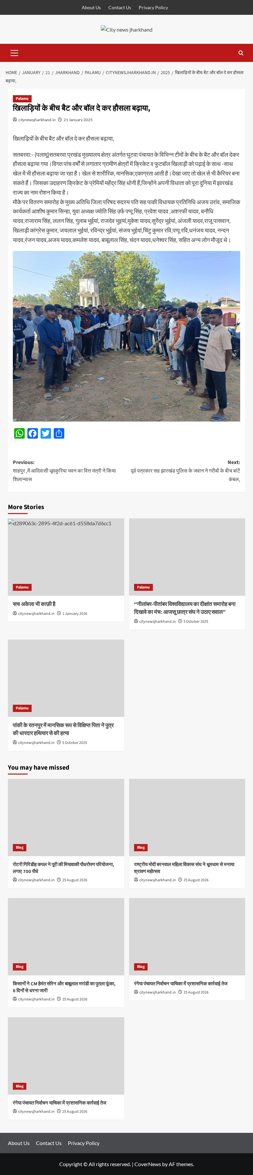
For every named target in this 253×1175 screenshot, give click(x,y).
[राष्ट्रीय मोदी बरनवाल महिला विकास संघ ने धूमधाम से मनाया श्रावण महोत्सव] (187, 817)
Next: (185, 471)
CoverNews (147, 1164)
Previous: (64, 471)
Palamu (22, 98)
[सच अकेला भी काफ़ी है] (66, 557)
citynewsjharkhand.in (37, 119)
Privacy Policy (153, 7)
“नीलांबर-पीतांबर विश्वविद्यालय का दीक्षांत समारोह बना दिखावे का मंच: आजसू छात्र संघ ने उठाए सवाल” (185, 608)
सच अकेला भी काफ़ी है (34, 604)
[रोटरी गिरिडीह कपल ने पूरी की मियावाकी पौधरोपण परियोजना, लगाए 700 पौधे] (66, 817)
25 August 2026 (74, 880)
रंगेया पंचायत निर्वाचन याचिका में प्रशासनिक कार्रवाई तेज (181, 983)
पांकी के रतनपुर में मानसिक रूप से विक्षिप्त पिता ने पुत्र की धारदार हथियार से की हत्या (63, 729)
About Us (91, 7)
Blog (19, 847)
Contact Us (119, 7)
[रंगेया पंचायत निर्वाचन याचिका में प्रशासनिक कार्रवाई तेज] (187, 936)
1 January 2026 (74, 613)
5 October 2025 (195, 621)
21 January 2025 (78, 119)
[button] (14, 52)
